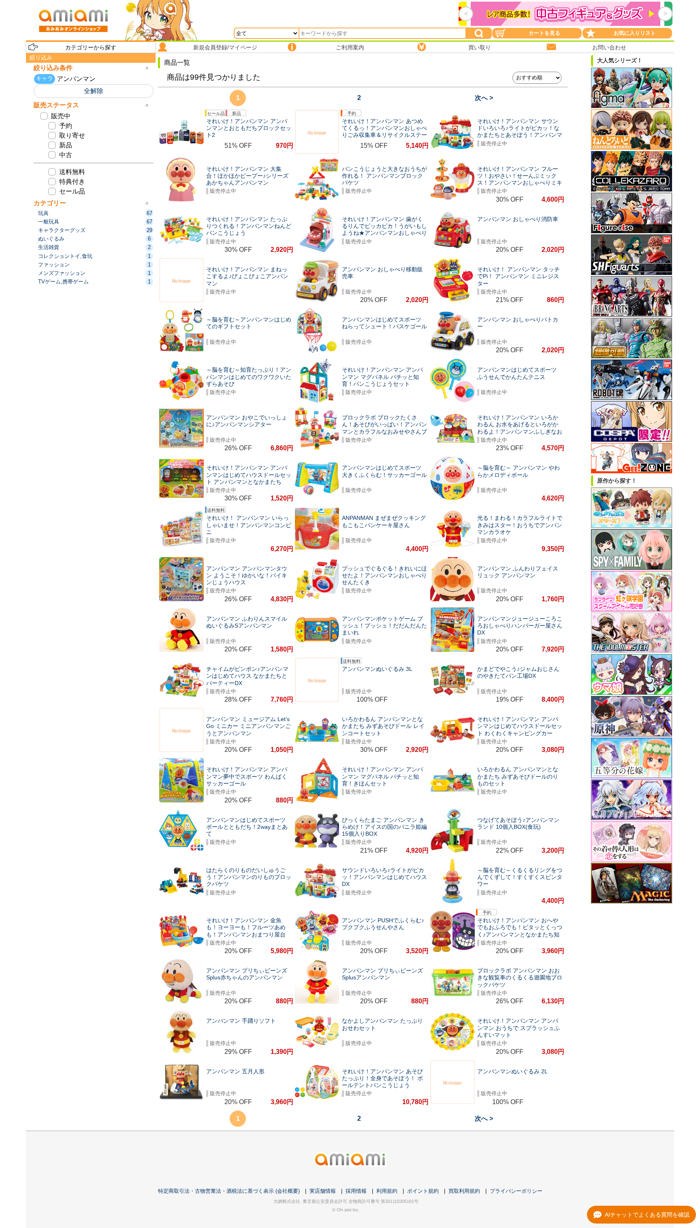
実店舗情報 (322, 1191)
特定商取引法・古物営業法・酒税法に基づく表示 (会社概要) (229, 1191)
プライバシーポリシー (516, 1191)
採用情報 (356, 1191)
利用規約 (386, 1191)
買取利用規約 (464, 1191)
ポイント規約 (423, 1191)
